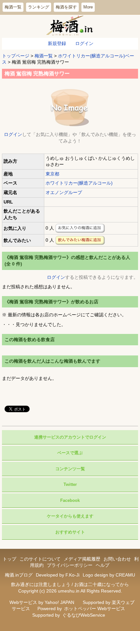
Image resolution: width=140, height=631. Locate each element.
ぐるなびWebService (83, 615)
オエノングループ (64, 192)
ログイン (84, 43)
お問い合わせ (117, 559)
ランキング (38, 7)
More (88, 7)
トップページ (15, 55)
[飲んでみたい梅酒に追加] (80, 240)
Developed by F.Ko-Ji (57, 575)
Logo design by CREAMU (109, 575)
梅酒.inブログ (19, 575)
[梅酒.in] (70, 26)
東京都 (52, 173)
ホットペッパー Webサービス (94, 608)
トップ (9, 559)
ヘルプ (102, 565)
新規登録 (57, 43)
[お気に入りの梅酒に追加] (80, 228)
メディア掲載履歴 (82, 559)
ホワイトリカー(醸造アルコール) (79, 183)
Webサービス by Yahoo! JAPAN (41, 602)
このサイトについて (40, 559)
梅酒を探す (66, 7)
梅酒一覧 (13, 7)
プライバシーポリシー (69, 565)
